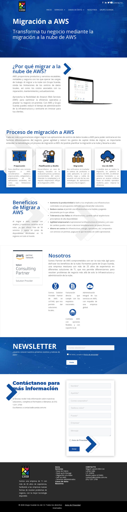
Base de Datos (62, 471)
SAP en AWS (61, 477)
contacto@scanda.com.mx (96, 477)
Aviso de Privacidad (72, 505)
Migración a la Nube (64, 475)
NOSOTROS (92, 10)
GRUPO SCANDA (106, 10)
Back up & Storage (63, 473)
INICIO (49, 10)
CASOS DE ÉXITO (75, 10)
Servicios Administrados (65, 479)
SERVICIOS (58, 10)
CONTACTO (118, 3)
